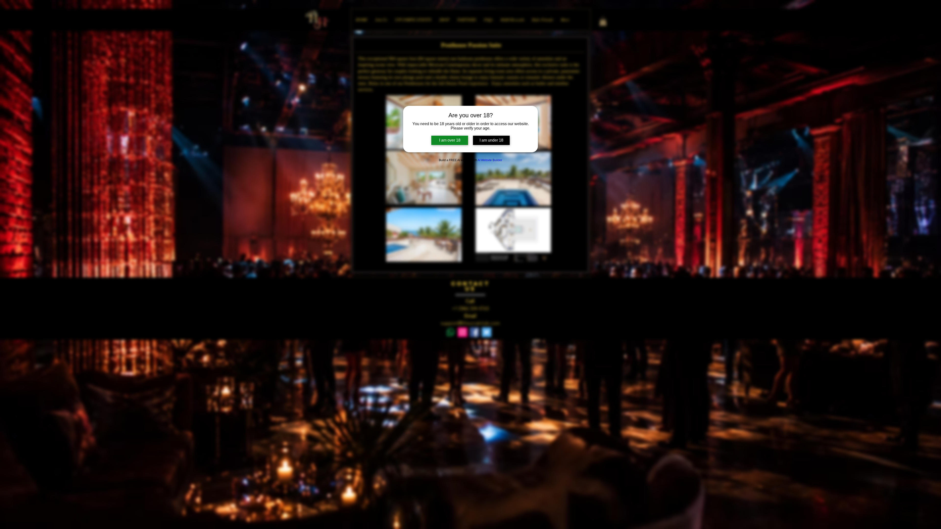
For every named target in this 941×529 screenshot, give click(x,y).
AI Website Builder (490, 160)
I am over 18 (449, 140)
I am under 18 (491, 140)
